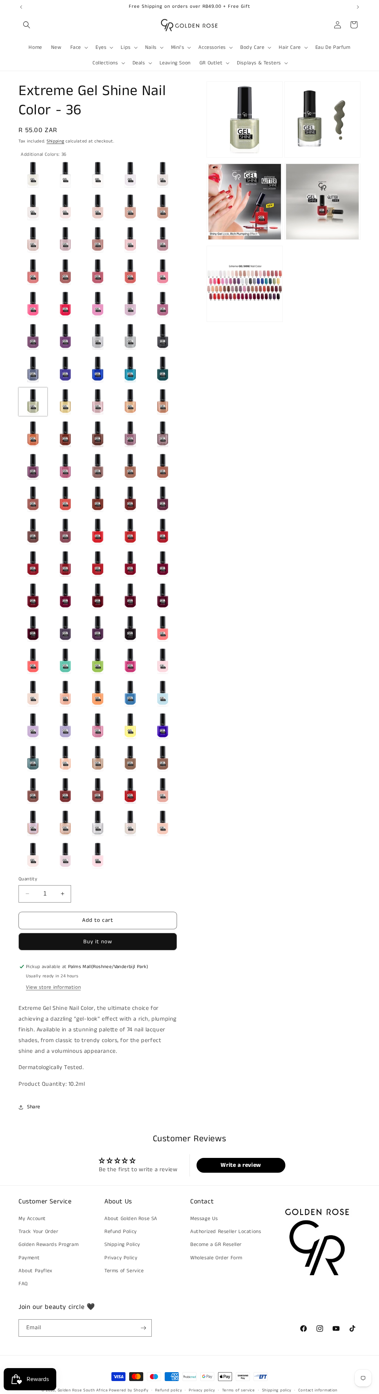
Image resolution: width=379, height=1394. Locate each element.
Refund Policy (120, 1231)
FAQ (23, 1283)
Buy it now (97, 941)
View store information (53, 987)
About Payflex (36, 1270)
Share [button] (33, 1107)
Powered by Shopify (128, 1390)
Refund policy (168, 1390)
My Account (32, 1218)
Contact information (318, 1390)
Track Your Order (38, 1231)
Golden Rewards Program (48, 1244)
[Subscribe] (143, 1328)
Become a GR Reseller (216, 1244)
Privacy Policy (120, 1258)
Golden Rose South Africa (83, 1390)
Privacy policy (202, 1390)
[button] (27, 25)
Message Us (204, 1218)
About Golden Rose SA (130, 1218)
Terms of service (238, 1390)
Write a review (241, 1165)
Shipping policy (277, 1390)
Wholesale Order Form (216, 1258)
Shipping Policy (122, 1244)
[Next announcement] (358, 7)
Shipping (55, 141)
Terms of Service (124, 1270)
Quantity (28, 879)
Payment (29, 1258)
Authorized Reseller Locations (225, 1231)
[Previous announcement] (21, 7)
